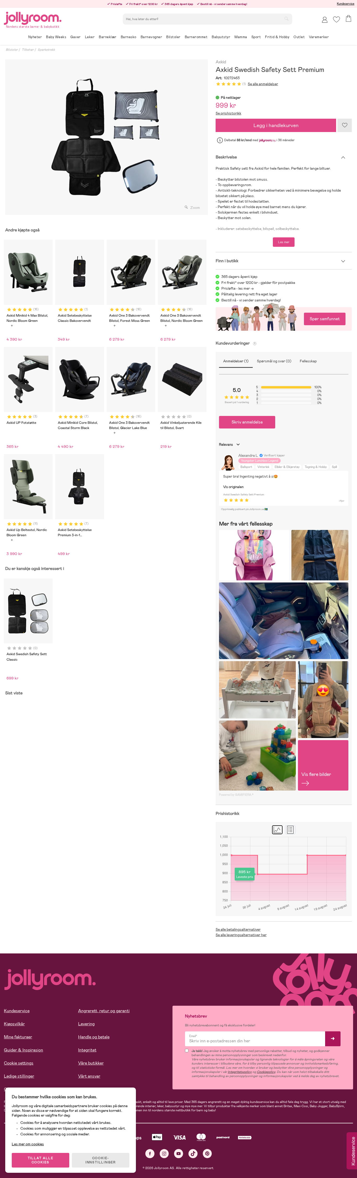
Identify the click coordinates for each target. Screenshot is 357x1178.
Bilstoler (12, 50)
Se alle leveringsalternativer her (241, 935)
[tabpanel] (105, 137)
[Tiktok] (193, 1153)
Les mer (283, 242)
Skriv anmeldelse (247, 422)
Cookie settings (18, 1063)
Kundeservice (345, 3)
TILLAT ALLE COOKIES (41, 1160)
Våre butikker (91, 1063)
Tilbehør (28, 50)
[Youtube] (178, 1153)
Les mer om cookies (28, 1144)
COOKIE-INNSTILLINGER (100, 1160)
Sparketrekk (46, 50)
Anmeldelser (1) (236, 361)
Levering (86, 1024)
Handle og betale (94, 1037)
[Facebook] (149, 1153)
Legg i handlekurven (276, 125)
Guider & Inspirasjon (23, 1050)
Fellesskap (308, 361)
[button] (336, 19)
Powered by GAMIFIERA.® (236, 795)
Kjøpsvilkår (14, 1024)
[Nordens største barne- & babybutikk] (32, 17)
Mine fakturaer (18, 1037)
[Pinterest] (207, 1153)
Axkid (221, 62)
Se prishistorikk (228, 113)
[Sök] (286, 18)
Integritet (87, 1050)
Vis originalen (233, 487)
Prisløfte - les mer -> (237, 288)
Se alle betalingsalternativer (238, 929)
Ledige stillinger (19, 1076)
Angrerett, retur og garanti (104, 1011)
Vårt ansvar (89, 1076)
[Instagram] (164, 1153)
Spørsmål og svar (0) (274, 361)
